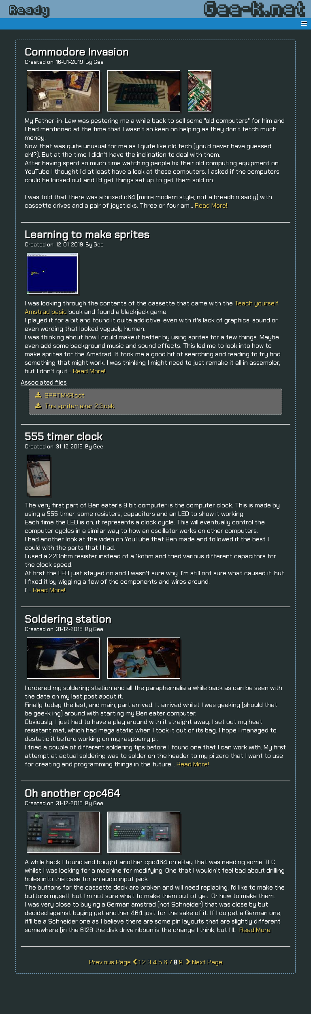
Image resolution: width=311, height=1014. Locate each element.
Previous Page (110, 962)
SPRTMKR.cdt (64, 395)
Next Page (206, 962)
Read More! (211, 205)
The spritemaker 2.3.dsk (78, 406)
